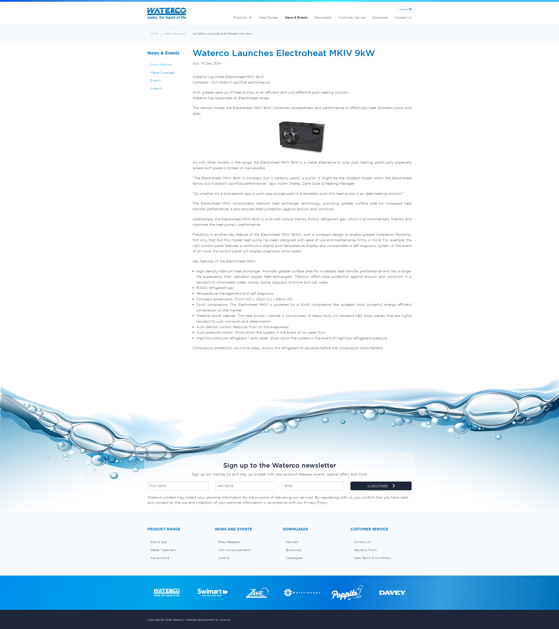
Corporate (380, 17)
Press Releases (175, 34)
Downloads (323, 17)
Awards (156, 88)
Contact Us (403, 17)
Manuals (292, 542)
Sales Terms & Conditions (372, 558)
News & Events (296, 17)
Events (155, 80)
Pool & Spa (158, 542)
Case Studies (268, 17)
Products (240, 17)
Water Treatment (163, 550)
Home (154, 34)
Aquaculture (159, 558)
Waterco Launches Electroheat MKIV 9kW (222, 34)
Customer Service (351, 17)
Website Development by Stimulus (208, 619)
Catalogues (294, 558)
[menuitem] (178, 542)
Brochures (294, 550)
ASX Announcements (234, 550)
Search (403, 9)
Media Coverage (162, 72)
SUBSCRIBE (378, 486)
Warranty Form (365, 550)
